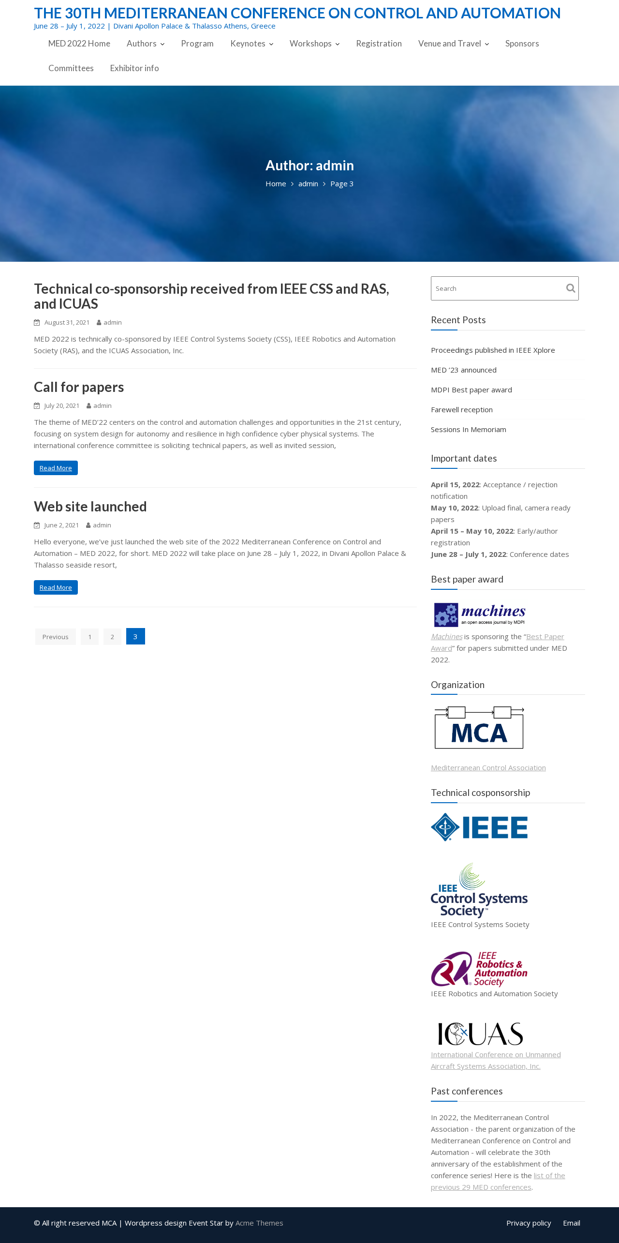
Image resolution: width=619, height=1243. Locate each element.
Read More (56, 468)
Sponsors (522, 43)
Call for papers (79, 386)
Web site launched (90, 506)
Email (571, 1223)
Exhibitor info (134, 68)
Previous (56, 636)
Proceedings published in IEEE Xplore (493, 350)
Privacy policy (528, 1223)
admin (112, 322)
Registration (379, 43)
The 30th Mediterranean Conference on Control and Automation (297, 12)
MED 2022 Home (79, 43)
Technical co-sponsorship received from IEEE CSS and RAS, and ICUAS (211, 296)
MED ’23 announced (464, 369)
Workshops (311, 43)
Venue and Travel (449, 43)
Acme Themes (259, 1223)
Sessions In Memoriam (468, 429)
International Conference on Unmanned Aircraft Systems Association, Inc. (496, 1060)
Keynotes (247, 43)
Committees (71, 68)
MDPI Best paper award (471, 389)
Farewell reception (462, 409)
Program (197, 43)
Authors (142, 43)
